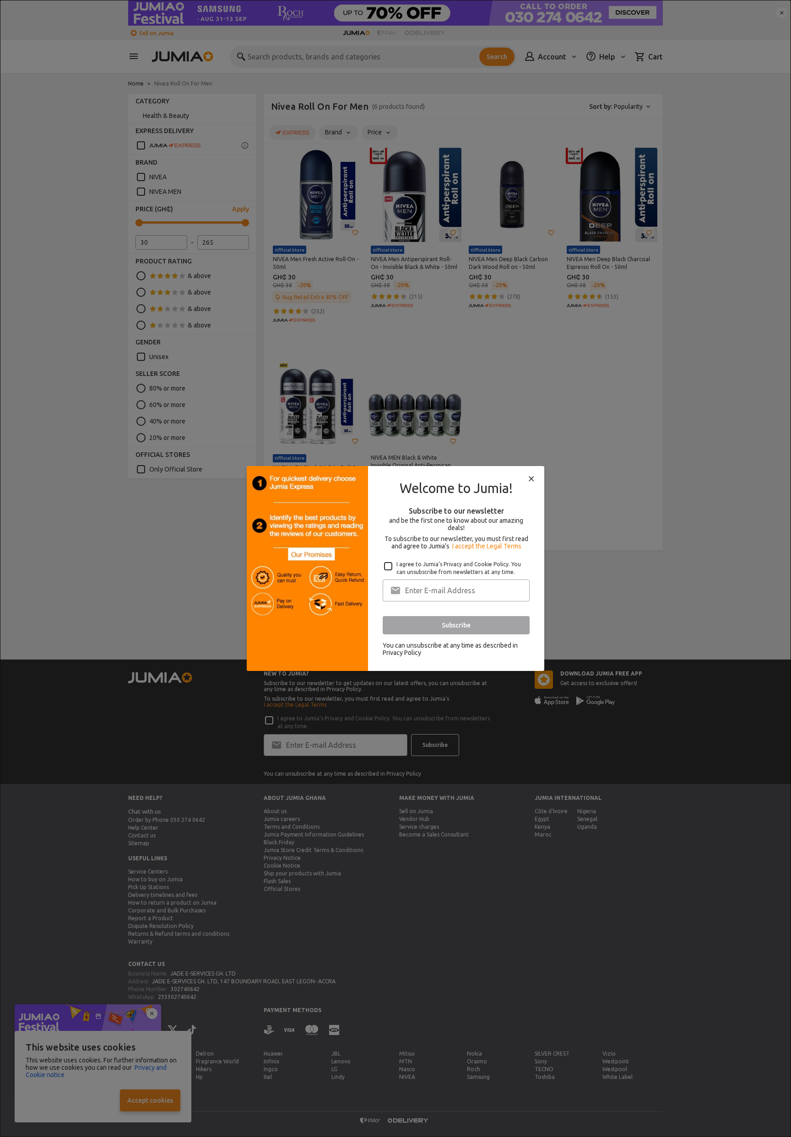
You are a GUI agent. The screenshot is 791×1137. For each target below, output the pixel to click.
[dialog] (395, 568)
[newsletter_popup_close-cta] (531, 479)
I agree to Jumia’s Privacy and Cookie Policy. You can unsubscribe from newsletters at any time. (458, 568)
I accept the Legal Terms (486, 546)
